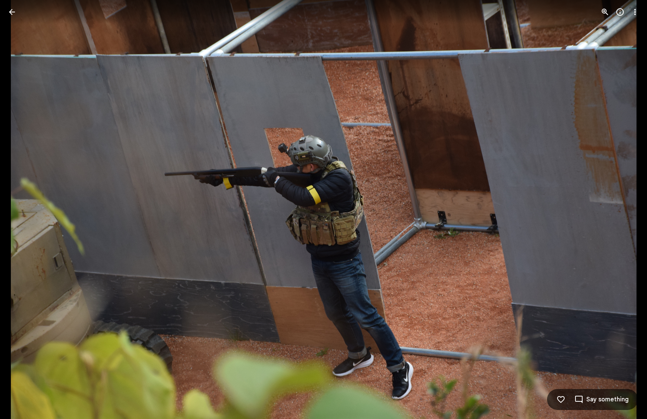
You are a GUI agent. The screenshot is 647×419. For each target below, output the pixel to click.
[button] (20, 209)
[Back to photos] (12, 12)
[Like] (560, 399)
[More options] (635, 12)
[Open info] (620, 12)
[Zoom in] (605, 12)
